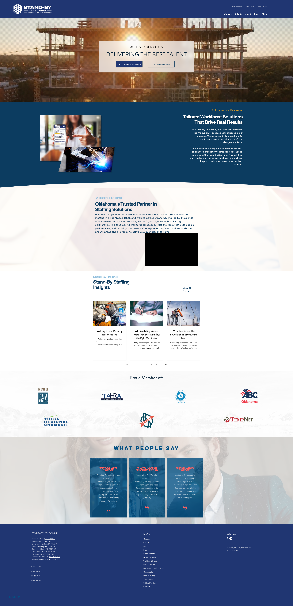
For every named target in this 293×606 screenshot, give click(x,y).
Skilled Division (149, 583)
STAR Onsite (148, 579)
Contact (146, 587)
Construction (148, 572)
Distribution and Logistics (153, 568)
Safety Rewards (149, 554)
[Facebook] (227, 538)
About (146, 546)
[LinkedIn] (230, 538)
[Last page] (166, 364)
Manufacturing (149, 576)
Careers (146, 539)
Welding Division (150, 561)
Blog (145, 550)
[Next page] (161, 364)
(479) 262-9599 (54, 557)
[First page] (127, 364)
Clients (146, 543)
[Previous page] (132, 364)
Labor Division (149, 565)
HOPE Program (149, 557)
